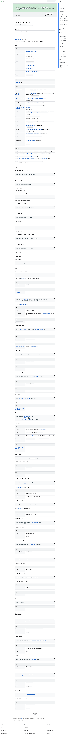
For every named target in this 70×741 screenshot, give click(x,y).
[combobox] (51, 1)
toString (27, 144)
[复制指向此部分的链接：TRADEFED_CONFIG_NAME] (28, 203)
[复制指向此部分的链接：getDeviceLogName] (25, 350)
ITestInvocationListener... (36, 112)
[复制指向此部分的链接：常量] (18, 167)
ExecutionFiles (38, 133)
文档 (9, 1)
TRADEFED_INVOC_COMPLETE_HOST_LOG (32, 71)
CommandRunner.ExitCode (28, 161)
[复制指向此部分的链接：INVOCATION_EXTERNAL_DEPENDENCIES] (35, 193)
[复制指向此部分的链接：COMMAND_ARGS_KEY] (26, 180)
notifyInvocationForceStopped (31, 121)
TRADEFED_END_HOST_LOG (30, 65)
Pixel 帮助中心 (49, 727)
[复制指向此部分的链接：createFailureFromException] (28, 295)
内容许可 (22, 718)
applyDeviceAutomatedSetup (24, 158)
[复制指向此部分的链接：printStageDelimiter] (24, 518)
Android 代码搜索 (16, 1)
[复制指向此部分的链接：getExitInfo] (21, 394)
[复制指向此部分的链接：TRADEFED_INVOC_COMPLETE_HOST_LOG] (35, 234)
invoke (27, 111)
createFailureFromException (31, 93)
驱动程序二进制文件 (4, 733)
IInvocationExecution (20, 98)
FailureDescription (18, 94)
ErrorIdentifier (47, 121)
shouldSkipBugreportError (31, 140)
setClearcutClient (29, 136)
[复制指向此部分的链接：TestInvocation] (22, 259)
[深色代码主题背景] (54, 173)
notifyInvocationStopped (30, 125)
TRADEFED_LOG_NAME (29, 74)
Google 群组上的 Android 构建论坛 (29, 733)
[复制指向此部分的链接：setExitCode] (21, 690)
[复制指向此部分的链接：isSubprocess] (22, 454)
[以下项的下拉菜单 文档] (11, 1)
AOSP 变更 (18, 9)
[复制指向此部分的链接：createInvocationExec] (25, 325)
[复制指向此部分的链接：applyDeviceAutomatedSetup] (29, 671)
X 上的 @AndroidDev (27, 727)
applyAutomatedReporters (24, 156)
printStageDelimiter (30, 129)
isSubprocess (28, 116)
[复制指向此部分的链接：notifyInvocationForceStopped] (29, 478)
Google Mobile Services (50, 730)
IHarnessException (46, 313)
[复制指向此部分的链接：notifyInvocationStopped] (27, 501)
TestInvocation (18, 82)
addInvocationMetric (23, 151)
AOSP (15, 18)
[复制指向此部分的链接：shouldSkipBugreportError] (27, 573)
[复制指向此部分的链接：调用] (17, 412)
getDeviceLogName (29, 102)
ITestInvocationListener (43, 438)
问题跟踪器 (48, 733)
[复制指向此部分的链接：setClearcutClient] (23, 556)
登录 (68, 1)
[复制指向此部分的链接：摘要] (18, 45)
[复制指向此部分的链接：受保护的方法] (22, 614)
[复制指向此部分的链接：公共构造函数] (22, 256)
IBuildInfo (20, 89)
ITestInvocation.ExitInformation (19, 108)
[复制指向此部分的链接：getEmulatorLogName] (26, 372)
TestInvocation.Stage (37, 102)
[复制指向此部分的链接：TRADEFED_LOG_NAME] (26, 244)
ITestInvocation (29, 25)
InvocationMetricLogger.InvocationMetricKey (35, 151)
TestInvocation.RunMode (38, 98)
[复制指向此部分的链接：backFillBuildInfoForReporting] (29, 271)
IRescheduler (51, 111)
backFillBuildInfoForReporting (31, 89)
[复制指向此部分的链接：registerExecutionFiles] (26, 540)
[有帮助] (53, 19)
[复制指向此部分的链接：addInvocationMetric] (25, 617)
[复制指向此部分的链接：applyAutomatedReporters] (28, 655)
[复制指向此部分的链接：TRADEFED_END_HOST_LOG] (28, 213)
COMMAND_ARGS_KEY (29, 54)
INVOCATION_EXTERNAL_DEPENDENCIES (32, 58)
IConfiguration (19, 41)
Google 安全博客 (26, 730)
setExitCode (21, 161)
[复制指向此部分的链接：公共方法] (20, 268)
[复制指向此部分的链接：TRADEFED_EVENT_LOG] (26, 224)
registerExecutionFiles (30, 133)
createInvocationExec (30, 98)
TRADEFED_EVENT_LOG (29, 68)
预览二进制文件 (3, 730)
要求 (1, 727)
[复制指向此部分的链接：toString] (19, 598)
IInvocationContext (32, 111)
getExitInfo (28, 107)
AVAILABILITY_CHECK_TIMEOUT (31, 51)
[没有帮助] (54, 19)
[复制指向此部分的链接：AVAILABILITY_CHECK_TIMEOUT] (30, 170)
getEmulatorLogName (29, 105)
